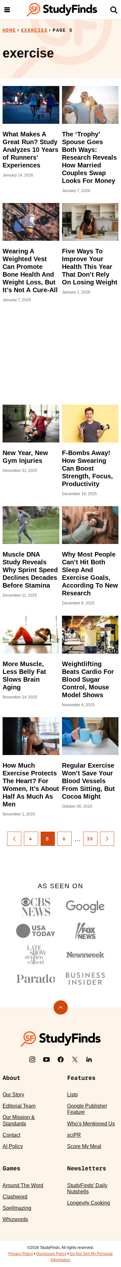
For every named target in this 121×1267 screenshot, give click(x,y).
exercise (34, 30)
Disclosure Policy (51, 1253)
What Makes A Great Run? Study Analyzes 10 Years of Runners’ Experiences (30, 150)
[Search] (114, 10)
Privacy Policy (20, 1253)
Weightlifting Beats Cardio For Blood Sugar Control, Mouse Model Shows (88, 679)
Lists (72, 1094)
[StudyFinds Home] (61, 9)
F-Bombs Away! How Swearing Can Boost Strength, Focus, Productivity (87, 468)
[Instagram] (32, 1059)
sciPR (74, 1135)
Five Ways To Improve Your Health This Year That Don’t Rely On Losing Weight (89, 267)
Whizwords (15, 1219)
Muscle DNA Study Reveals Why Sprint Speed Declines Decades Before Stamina (30, 570)
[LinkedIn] (89, 1059)
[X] (75, 1059)
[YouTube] (46, 1059)
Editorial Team (19, 1106)
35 (90, 838)
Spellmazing (17, 1208)
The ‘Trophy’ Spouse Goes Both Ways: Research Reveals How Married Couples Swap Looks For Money (89, 157)
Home (9, 30)
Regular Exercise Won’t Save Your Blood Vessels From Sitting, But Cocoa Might (88, 781)
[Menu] (7, 10)
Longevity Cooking (88, 1203)
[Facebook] (61, 1059)
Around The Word (23, 1185)
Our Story (13, 1094)
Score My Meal (84, 1146)
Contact (11, 1135)
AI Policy (13, 1146)
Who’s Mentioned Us (91, 1123)
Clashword (15, 1196)
